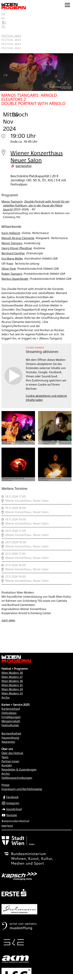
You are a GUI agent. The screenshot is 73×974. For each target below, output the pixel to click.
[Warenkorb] (5, 32)
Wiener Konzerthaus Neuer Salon (36, 156)
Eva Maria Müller (12, 258)
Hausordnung (10, 737)
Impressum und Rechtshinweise (21, 789)
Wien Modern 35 (12, 685)
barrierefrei (23, 165)
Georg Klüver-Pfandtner (16, 248)
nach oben (8, 620)
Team (4, 757)
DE (3, 14)
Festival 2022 (11, 48)
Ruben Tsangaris (11, 274)
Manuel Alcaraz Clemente (17, 238)
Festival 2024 (11, 40)
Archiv (5, 697)
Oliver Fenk (8, 268)
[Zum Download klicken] (18, 428)
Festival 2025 (11, 36)
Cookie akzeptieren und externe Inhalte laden (46, 398)
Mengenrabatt (10, 721)
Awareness (8, 742)
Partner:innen (10, 761)
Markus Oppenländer (14, 279)
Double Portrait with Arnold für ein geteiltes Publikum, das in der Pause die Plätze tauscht (36, 205)
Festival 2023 (11, 44)
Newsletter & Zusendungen (18, 769)
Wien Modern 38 (12, 673)
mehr (36, 498)
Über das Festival (12, 753)
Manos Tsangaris (11, 201)
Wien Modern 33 (12, 693)
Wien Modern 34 (12, 689)
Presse (5, 785)
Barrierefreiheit (11, 733)
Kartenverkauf (10, 709)
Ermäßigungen (11, 717)
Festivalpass (8, 713)
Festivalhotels (10, 725)
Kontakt (6, 765)
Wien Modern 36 (12, 681)
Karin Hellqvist (10, 233)
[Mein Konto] (3, 27)
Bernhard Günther (13, 253)
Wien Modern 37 (12, 677)
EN (3, 18)
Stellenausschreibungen (16, 778)
